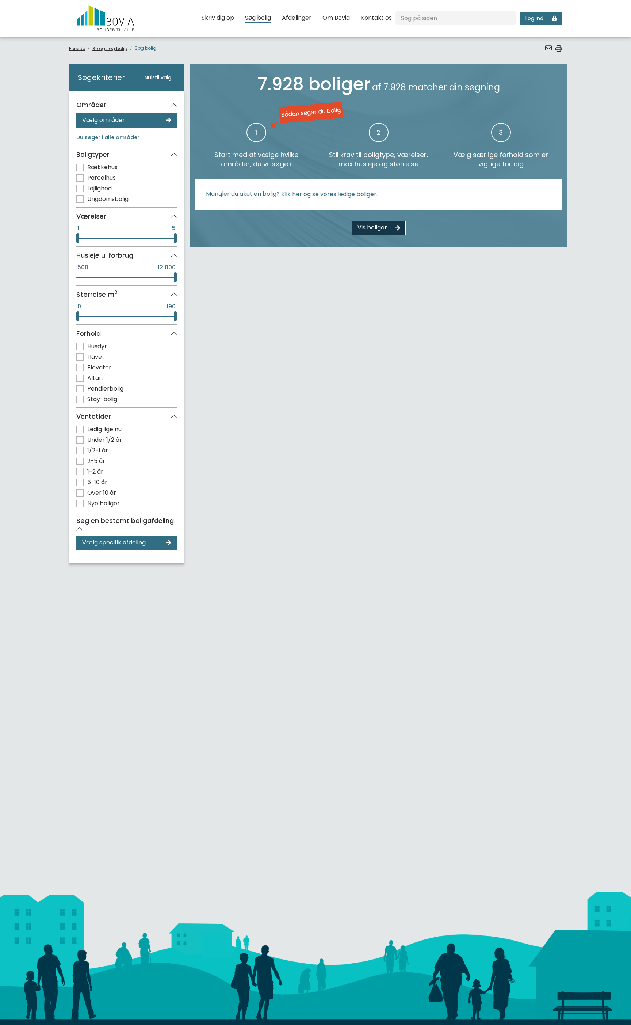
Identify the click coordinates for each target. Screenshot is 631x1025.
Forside (77, 48)
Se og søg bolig (109, 48)
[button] (548, 48)
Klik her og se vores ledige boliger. (329, 194)
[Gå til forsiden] (105, 18)
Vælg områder (103, 120)
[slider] (77, 238)
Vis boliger (372, 227)
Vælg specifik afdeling (114, 542)
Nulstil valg (158, 77)
